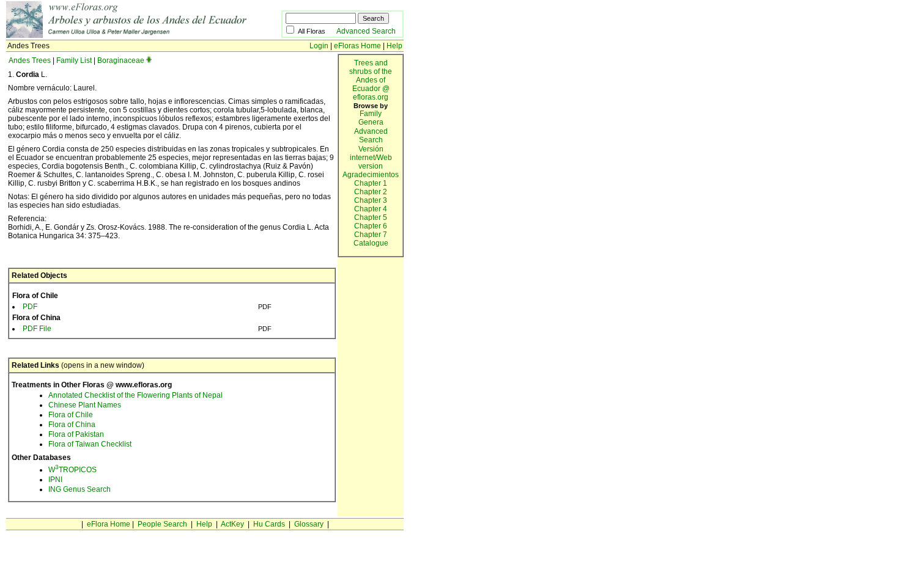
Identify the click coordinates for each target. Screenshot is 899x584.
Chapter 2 (370, 192)
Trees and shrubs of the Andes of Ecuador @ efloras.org (370, 80)
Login (318, 46)
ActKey (232, 524)
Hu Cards (269, 524)
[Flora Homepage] (143, 35)
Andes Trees (30, 60)
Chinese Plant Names (84, 405)
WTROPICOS (72, 469)
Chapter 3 (370, 200)
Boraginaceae (120, 60)
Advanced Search (366, 31)
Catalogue (370, 243)
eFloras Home (357, 46)
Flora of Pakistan (76, 434)
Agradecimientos (370, 174)
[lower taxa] (149, 60)
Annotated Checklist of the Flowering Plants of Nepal (135, 395)
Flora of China (71, 424)
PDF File (37, 328)
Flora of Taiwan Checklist (89, 444)
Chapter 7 (370, 234)
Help (394, 46)
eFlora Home (108, 524)
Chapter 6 (370, 226)
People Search (162, 524)
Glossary (309, 524)
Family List (74, 60)
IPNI (55, 479)
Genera (370, 122)
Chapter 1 (370, 183)
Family (371, 113)
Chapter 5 (370, 217)
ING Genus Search (79, 489)
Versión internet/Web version (371, 157)
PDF (30, 306)
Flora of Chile (70, 415)
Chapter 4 (370, 209)
